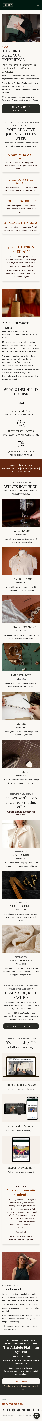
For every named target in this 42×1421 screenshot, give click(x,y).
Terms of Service (9, 1415)
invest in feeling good (21, 1026)
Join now (21, 1381)
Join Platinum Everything (21, 108)
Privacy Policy (25, 1415)
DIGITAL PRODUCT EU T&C (12, 1404)
